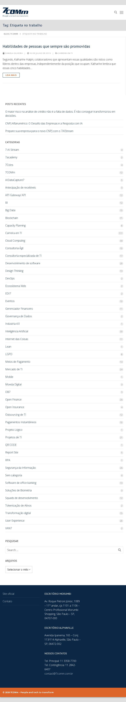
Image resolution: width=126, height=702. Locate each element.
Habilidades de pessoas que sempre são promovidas (46, 46)
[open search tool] (115, 12)
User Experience (14, 520)
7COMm (10, 172)
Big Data (10, 210)
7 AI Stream (12, 150)
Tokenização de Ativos (18, 505)
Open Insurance (14, 407)
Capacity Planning (15, 225)
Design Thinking (14, 271)
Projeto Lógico (13, 430)
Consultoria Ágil (14, 248)
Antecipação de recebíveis (20, 187)
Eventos (10, 301)
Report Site (11, 452)
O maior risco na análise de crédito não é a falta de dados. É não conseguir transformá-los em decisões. (60, 114)
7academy (11, 157)
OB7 (7, 392)
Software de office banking (20, 483)
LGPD (8, 354)
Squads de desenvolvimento (21, 498)
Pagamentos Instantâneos (20, 422)
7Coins (9, 165)
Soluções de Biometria (18, 490)
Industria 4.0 (12, 324)
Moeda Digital (13, 384)
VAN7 (8, 528)
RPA (7, 460)
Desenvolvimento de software (22, 263)
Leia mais (11, 75)
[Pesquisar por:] (64, 550)
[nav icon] (121, 12)
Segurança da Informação (20, 467)
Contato (7, 601)
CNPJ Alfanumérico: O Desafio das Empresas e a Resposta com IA (44, 123)
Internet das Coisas (16, 339)
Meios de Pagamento (17, 361)
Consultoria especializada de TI (23, 255)
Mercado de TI (14, 369)
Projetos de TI (13, 437)
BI (6, 202)
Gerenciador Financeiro (19, 308)
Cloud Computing (15, 240)
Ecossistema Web (15, 286)
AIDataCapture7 (14, 180)
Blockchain (11, 218)
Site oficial (8, 594)
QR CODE (11, 445)
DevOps (10, 278)
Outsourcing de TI (15, 414)
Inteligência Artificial (16, 331)
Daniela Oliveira (14, 53)
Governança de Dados (18, 316)
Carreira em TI (65, 53)
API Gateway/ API (15, 195)
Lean (8, 346)
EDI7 (8, 293)
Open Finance (13, 399)
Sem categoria (13, 475)
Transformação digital (18, 513)
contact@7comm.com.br (58, 673)
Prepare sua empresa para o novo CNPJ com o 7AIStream (39, 131)
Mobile (9, 377)
